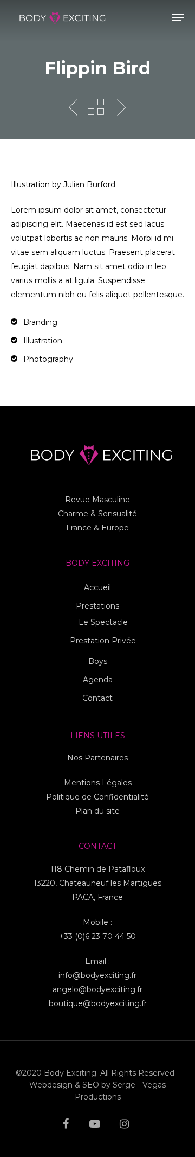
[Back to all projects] (96, 108)
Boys (97, 661)
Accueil (97, 587)
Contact (97, 698)
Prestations (97, 606)
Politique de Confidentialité (97, 797)
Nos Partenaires (97, 758)
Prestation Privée (103, 640)
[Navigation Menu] (178, 17)
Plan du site (97, 811)
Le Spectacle (103, 622)
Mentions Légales (98, 783)
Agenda (98, 680)
